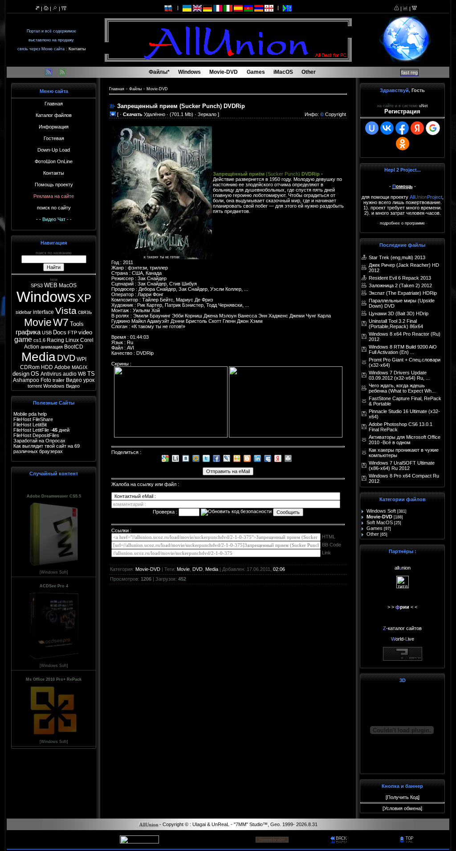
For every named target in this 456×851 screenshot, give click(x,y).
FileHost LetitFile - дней (41, 430)
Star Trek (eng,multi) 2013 (397, 257)
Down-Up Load (53, 150)
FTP (72, 332)
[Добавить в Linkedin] (257, 458)
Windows (46, 297)
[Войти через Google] (433, 128)
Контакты (77, 49)
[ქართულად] (269, 7)
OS (35, 373)
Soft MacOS (379, 522)
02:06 (279, 569)
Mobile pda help (30, 414)
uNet (423, 106)
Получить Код (402, 797)
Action (31, 347)
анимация (52, 346)
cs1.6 (39, 340)
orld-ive (402, 639)
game (23, 339)
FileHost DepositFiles (36, 435)
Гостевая (54, 138)
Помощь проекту (54, 184)
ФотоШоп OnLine (54, 161)
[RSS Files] (48, 74)
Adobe (62, 367)
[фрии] (402, 586)
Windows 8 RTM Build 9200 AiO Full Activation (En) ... (403, 349)
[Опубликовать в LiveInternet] (175, 458)
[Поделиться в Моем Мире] (196, 458)
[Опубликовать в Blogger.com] (247, 458)
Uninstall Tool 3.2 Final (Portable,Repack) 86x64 (396, 323)
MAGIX (79, 367)
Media (38, 357)
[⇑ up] (407, 839)
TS (91, 373)
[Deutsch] (207, 7)
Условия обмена (402, 808)
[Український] (187, 7)
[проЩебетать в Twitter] (206, 458)
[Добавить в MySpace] (267, 458)
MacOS (68, 285)
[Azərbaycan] (248, 7)
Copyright (335, 114)
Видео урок (80, 380)
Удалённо (144, 114)
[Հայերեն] (258, 7)
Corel (87, 340)
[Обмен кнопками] (402, 659)
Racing (55, 340)
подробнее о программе (402, 223)
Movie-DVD (157, 89)
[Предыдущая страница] (338, 839)
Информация (54, 126)
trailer (59, 380)
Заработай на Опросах (39, 440)
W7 (61, 322)
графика (28, 332)
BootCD (73, 347)
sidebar (24, 312)
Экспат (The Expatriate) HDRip (403, 293)
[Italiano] (228, 7)
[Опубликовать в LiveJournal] (226, 458)
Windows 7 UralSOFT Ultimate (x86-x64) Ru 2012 (402, 465)
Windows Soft (381, 511)
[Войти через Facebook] (402, 128)
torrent (35, 386)
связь (85, 312)
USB (47, 332)
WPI (81, 359)
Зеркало (207, 114)
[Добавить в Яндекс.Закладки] (277, 458)
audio (70, 374)
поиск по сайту (54, 207)
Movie (38, 322)
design (20, 373)
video (85, 332)
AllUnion (148, 824)
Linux (72, 340)
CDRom (30, 367)
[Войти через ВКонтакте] (387, 128)
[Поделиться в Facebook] (216, 458)
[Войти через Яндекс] (417, 128)
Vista (66, 310)
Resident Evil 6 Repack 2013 (400, 278)
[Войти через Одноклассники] (402, 143)
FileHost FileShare (33, 419)
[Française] (217, 7)
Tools (77, 324)
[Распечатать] (288, 458)
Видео (73, 386)
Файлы (135, 89)
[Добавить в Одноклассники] (236, 458)
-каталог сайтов (402, 628)
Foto (46, 380)
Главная (54, 103)
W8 (82, 374)
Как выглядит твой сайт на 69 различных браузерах (46, 448)
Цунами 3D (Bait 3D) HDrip (398, 313)
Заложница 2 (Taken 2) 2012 (400, 285)
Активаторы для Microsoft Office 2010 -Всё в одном (404, 439)
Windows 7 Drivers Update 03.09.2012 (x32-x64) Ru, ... (399, 375)
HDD (47, 367)
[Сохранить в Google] (165, 458)
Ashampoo (26, 380)
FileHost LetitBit (30, 424)
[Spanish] (238, 7)
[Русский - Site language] (168, 7)
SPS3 (37, 285)
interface (43, 312)
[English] (197, 7)
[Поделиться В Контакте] (185, 458)
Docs (59, 332)
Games (374, 528)
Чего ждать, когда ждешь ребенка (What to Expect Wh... (402, 388)
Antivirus (51, 374)
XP (84, 298)
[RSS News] (62, 74)
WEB (50, 285)
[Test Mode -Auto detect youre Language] (287, 7)
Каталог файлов (54, 115)
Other (372, 534)
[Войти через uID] (372, 128)
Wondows (54, 386)
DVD (66, 358)
